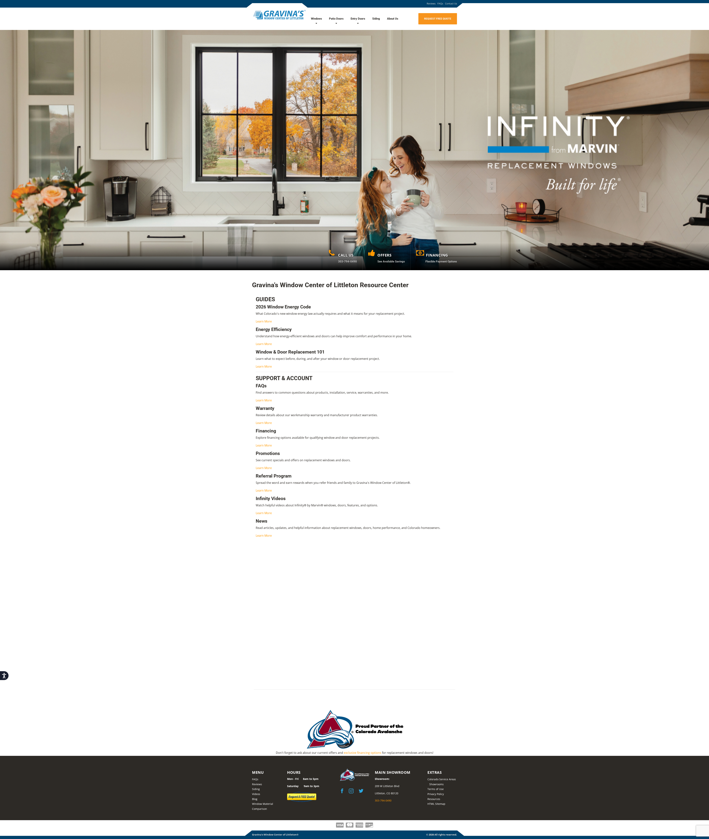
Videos (256, 794)
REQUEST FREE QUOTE (437, 18)
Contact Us (451, 3)
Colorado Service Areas (441, 779)
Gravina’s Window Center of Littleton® (275, 834)
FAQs (440, 3)
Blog (254, 799)
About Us (392, 18)
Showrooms (436, 784)
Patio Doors (336, 18)
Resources (433, 799)
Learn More (264, 321)
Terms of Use (435, 789)
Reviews (431, 3)
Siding (376, 18)
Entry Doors (358, 18)
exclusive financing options (362, 753)
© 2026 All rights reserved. (441, 834)
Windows (316, 18)
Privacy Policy (435, 794)
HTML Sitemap (436, 804)
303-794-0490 (383, 800)
